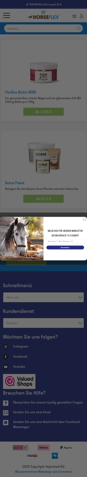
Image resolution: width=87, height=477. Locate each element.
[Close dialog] (84, 219)
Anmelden (65, 247)
